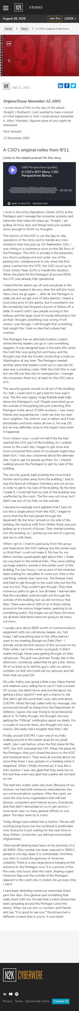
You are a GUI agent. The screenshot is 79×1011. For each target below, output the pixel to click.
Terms (19, 1001)
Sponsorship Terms (37, 1001)
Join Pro (55, 18)
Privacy (8, 1001)
